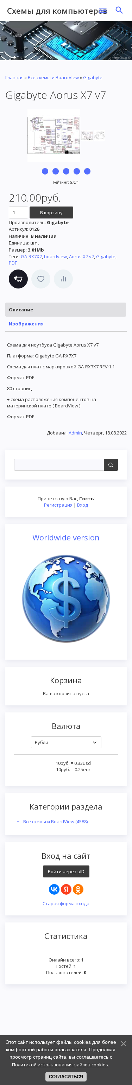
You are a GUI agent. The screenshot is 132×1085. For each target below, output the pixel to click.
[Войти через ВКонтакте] (54, 889)
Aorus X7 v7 (81, 256)
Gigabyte (105, 256)
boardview (55, 256)
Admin (75, 433)
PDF (13, 263)
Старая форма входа (66, 903)
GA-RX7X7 (31, 256)
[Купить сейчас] (18, 278)
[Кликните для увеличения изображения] (53, 135)
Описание (21, 309)
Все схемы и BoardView (55, 821)
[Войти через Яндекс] (66, 889)
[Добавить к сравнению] (63, 278)
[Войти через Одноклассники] (78, 889)
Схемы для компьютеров (57, 10)
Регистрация (58, 505)
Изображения (26, 324)
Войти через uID (66, 871)
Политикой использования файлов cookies (60, 1064)
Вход (82, 505)
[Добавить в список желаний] (40, 278)
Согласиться (66, 1076)
